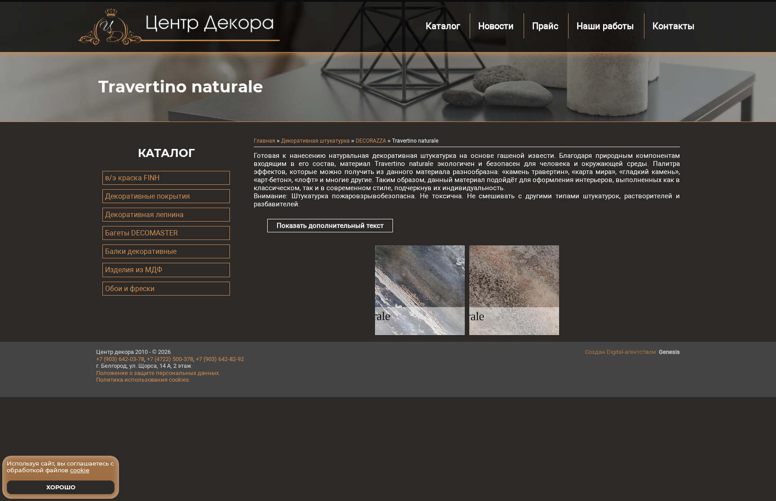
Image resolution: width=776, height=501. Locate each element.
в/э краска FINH (132, 178)
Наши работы (605, 26)
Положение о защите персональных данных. (158, 373)
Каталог (443, 26)
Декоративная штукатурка (315, 141)
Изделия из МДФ (133, 270)
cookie (79, 470)
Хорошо (60, 487)
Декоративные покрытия (147, 196)
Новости (496, 26)
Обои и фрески (129, 288)
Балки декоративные (140, 251)
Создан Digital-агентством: (632, 352)
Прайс (545, 26)
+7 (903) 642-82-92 (220, 359)
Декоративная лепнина (144, 214)
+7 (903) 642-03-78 (120, 359)
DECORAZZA (371, 141)
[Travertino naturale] (420, 333)
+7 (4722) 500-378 (170, 359)
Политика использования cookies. (143, 379)
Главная (264, 141)
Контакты (674, 26)
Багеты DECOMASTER (141, 233)
